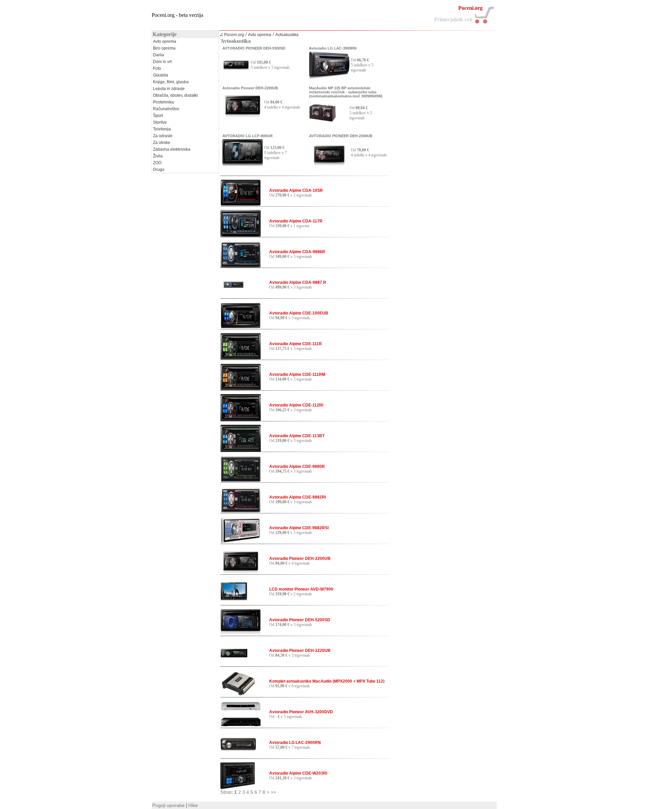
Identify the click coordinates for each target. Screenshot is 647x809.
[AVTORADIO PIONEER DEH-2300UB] (329, 164)
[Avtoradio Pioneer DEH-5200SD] (240, 634)
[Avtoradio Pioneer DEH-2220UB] (233, 664)
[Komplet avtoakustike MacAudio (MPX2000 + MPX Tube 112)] (238, 695)
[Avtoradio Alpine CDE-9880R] (240, 480)
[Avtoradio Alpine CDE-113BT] (240, 450)
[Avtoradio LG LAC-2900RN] (238, 756)
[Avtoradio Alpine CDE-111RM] (240, 388)
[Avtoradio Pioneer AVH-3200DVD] (240, 726)
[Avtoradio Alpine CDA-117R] (240, 235)
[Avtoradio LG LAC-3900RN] (329, 77)
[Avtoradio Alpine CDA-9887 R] (233, 296)
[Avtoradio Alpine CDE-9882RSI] (240, 542)
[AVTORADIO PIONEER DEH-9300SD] (235, 77)
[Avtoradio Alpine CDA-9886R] (240, 266)
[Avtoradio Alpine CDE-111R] (240, 358)
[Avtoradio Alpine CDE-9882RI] (240, 511)
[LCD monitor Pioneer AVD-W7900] (233, 603)
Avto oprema (259, 34)
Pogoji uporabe (168, 805)
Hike (193, 805)
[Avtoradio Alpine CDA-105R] (240, 204)
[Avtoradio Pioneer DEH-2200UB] (242, 116)
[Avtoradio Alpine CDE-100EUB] (240, 327)
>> (273, 792)
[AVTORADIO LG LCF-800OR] (242, 164)
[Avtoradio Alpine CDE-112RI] (240, 419)
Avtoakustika (287, 34)
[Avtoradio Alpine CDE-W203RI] (237, 787)
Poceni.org (234, 34)
